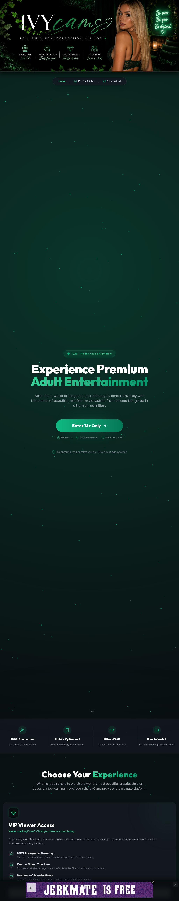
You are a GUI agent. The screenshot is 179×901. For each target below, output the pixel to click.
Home (62, 81)
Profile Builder (86, 81)
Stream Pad (114, 81)
